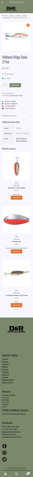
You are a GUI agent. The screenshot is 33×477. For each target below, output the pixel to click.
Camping (5, 364)
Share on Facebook (11, 104)
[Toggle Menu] (2, 2)
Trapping (5, 372)
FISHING (11, 15)
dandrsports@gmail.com (11, 432)
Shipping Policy (8, 380)
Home (6, 15)
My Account (5, 474)
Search (16, 474)
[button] (28, 25)
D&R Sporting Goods (16, 2)
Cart (25, 472)
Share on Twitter (10, 101)
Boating (5, 362)
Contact (5, 377)
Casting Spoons (6, 17)
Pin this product (10, 106)
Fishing (5, 367)
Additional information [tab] (9, 116)
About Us (5, 375)
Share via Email (10, 108)
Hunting (5, 369)
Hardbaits (18, 15)
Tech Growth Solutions (22, 470)
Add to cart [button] (16, 197)
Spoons (24, 15)
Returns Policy (7, 383)
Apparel (5, 359)
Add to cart (15, 85)
